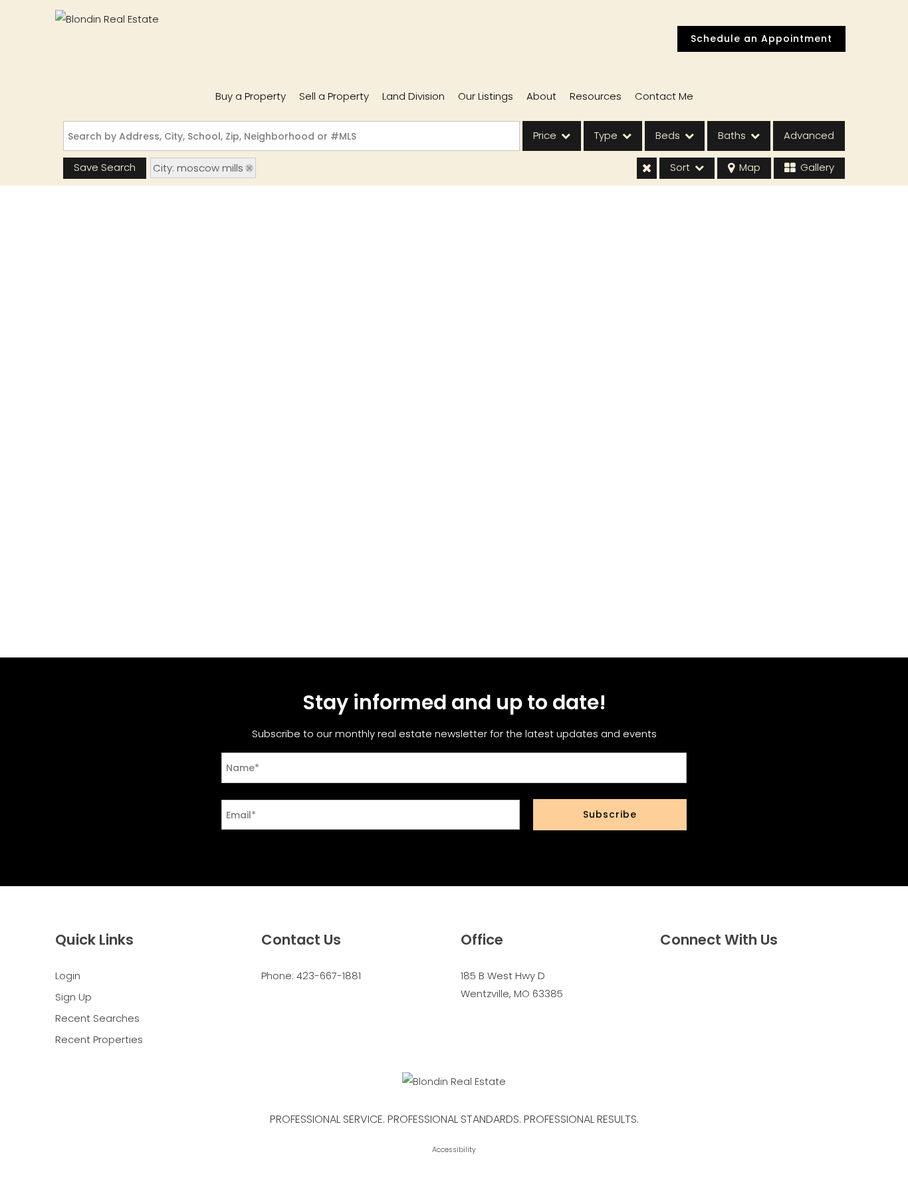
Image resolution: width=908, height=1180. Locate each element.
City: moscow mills (198, 168)
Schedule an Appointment (761, 38)
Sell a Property (334, 96)
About (541, 96)
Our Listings (485, 96)
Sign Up (73, 997)
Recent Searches (97, 1018)
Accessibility (454, 1150)
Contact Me (664, 96)
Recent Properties (99, 1039)
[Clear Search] (647, 168)
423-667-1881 (328, 976)
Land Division (413, 96)
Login (67, 976)
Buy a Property (250, 96)
